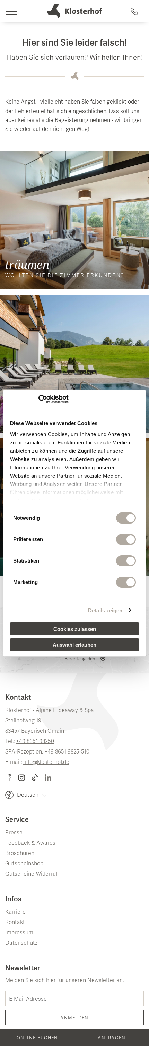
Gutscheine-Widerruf (31, 874)
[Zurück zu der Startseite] (74, 11)
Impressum (19, 933)
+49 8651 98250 (35, 741)
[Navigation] (11, 11)
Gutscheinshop (24, 864)
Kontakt (15, 922)
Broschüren (19, 853)
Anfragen (111, 1038)
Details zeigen (105, 610)
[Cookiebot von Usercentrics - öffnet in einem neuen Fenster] (38, 399)
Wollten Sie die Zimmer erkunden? (64, 276)
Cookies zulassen (74, 629)
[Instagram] (25, 777)
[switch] (126, 539)
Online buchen (37, 1038)
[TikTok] (38, 777)
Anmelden (74, 1018)
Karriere (15, 912)
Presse (14, 832)
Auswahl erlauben (74, 645)
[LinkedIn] (48, 777)
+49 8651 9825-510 (66, 752)
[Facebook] (11, 777)
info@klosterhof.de (46, 762)
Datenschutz (21, 943)
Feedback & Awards (30, 843)
